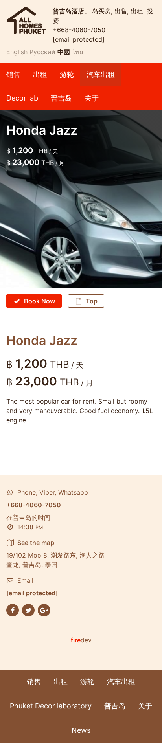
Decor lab (22, 98)
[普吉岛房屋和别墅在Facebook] (12, 609)
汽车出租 (101, 74)
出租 (40, 74)
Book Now (39, 301)
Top (92, 301)
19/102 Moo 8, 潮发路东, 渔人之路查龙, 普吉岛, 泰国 (55, 554)
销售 (13, 74)
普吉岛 (61, 98)
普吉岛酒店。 (72, 11)
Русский (42, 52)
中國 (63, 52)
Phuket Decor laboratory (51, 706)
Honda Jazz (41, 340)
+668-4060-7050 (79, 30)
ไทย (77, 52)
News (81, 730)
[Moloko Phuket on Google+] (44, 609)
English (17, 52)
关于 (92, 98)
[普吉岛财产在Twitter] (28, 609)
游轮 (67, 74)
